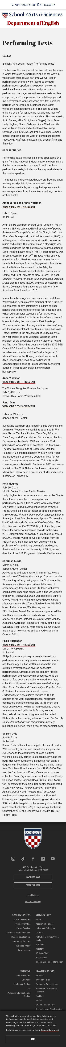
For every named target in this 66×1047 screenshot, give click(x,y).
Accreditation (42, 957)
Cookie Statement (50, 1030)
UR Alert (39, 975)
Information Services (21, 941)
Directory (40, 949)
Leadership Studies (21, 984)
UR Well (39, 1000)
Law (28, 989)
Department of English (33, 22)
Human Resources (22, 919)
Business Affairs (23, 946)
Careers (39, 933)
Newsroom (40, 944)
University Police (43, 980)
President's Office (22, 924)
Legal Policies (33, 895)
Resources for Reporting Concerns (46, 990)
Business (26, 980)
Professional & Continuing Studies (19, 994)
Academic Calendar (44, 924)
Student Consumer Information (49, 962)
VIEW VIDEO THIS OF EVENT (18, 406)
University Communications (18, 933)
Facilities (40, 996)
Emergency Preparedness (47, 984)
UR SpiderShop (42, 953)
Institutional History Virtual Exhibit (47, 938)
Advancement (24, 950)
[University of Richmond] (33, 5)
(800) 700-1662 (33, 885)
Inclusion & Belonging (45, 928)
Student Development (20, 937)
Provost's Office (23, 928)
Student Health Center (45, 1005)
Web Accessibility (33, 901)
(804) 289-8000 (33, 877)
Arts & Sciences (23, 975)
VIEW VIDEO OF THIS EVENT (18, 206)
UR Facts (40, 919)
